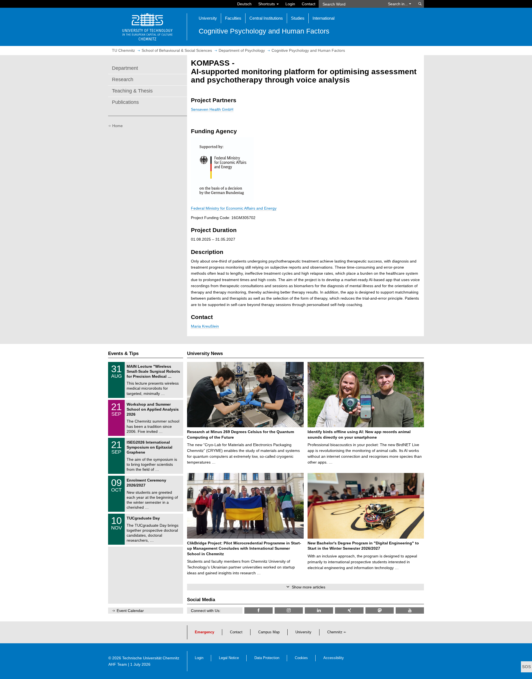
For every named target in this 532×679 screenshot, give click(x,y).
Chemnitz (334, 632)
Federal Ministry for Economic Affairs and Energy (234, 208)
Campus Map (269, 632)
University (303, 632)
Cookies (301, 658)
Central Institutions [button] (266, 18)
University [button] (208, 18)
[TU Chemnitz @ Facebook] (258, 610)
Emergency (204, 632)
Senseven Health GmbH (212, 109)
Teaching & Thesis (132, 91)
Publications (125, 102)
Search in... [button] (398, 4)
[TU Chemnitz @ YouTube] (410, 610)
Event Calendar (130, 610)
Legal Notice (229, 658)
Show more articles (308, 587)
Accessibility (333, 658)
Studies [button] (298, 18)
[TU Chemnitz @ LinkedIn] (319, 610)
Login (290, 4)
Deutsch (244, 4)
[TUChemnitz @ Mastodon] (379, 610)
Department (125, 68)
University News (205, 353)
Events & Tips (123, 353)
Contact (308, 4)
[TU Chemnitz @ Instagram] (289, 610)
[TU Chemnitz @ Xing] (349, 610)
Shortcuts (267, 4)
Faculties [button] (233, 18)
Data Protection (266, 658)
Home (117, 126)
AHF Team (117, 664)
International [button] (323, 18)
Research (122, 79)
